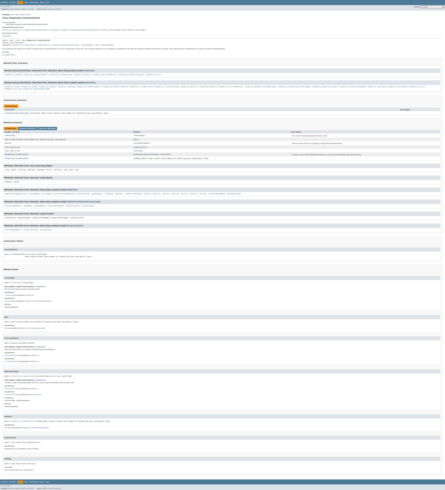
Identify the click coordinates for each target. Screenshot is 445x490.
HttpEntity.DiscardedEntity (105, 75)
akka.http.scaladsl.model (20, 15)
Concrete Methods (47, 128)
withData (137, 158)
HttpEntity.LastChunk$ (397, 87)
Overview (4, 2)
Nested (11, 9)
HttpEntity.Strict (153, 75)
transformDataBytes (216, 194)
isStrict (147, 194)
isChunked (109, 194)
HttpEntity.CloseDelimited (24, 30)
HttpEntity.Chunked (13, 75)
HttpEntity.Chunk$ (29, 87)
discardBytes (34, 194)
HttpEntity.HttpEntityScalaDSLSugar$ (294, 87)
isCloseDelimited (141, 143)
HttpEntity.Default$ (208, 87)
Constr (23, 9)
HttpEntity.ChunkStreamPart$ (115, 87)
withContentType (141, 154)
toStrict (156, 194)
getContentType (83, 194)
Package (13, 2)
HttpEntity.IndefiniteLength (131, 75)
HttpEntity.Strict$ (13, 89)
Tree (26, 2)
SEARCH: (417, 7)
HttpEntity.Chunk (12, 87)
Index (42, 2)
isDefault (119, 194)
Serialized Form (8, 55)
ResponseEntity (43, 30)
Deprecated (33, 2)
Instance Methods (27, 128)
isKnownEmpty (39, 206)
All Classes (5, 6)
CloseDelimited (11, 113)
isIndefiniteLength (133, 194)
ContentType (23, 113)
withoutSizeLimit (73, 206)
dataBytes (28, 206)
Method (31, 9)
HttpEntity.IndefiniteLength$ (352, 87)
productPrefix (140, 147)
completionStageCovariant (16, 194)
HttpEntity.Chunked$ (66, 87)
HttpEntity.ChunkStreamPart (35, 75)
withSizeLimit (88, 206)
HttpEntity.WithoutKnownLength (74, 30)
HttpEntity (7, 30)
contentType (139, 135)
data (135, 139)
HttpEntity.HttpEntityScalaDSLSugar (260, 87)
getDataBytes (97, 194)
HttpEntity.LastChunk (376, 87)
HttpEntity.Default (82, 75)
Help (47, 2)
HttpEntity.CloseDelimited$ (167, 87)
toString (137, 151)
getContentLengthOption (65, 194)
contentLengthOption (13, 206)
